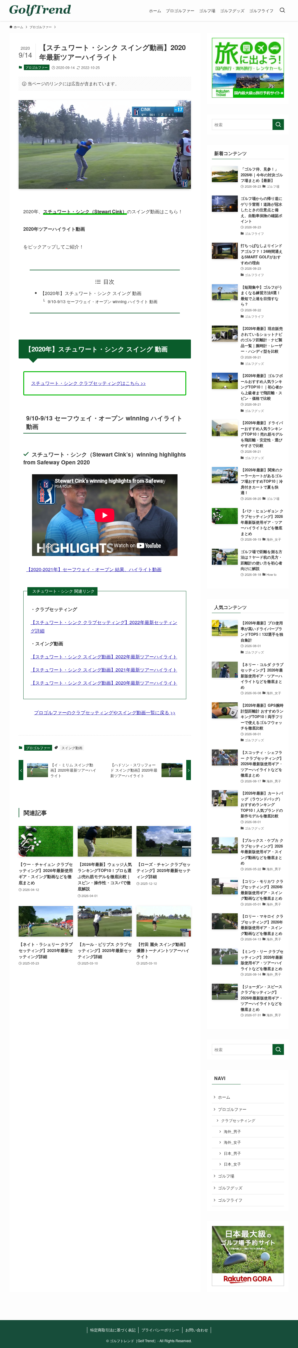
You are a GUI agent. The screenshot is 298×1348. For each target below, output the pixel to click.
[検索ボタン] (282, 10)
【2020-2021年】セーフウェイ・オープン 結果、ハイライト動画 (94, 569)
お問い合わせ (196, 1330)
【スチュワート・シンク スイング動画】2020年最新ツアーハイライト (104, 682)
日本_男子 (232, 1153)
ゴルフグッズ (230, 1188)
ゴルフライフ (230, 1200)
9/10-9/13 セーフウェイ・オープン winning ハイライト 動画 (102, 301)
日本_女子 (232, 1164)
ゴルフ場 (226, 1176)
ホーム (224, 1097)
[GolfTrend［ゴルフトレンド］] (40, 10)
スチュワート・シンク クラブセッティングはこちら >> (88, 383)
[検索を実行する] (278, 124)
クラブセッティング (238, 1120)
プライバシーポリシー (160, 1330)
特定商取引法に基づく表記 (113, 1330)
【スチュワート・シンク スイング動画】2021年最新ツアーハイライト (104, 669)
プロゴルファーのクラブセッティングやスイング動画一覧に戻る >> (104, 712)
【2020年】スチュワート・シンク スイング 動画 (90, 293)
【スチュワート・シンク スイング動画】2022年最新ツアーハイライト (104, 656)
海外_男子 (232, 1131)
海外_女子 (232, 1142)
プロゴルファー (36, 67)
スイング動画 (71, 747)
